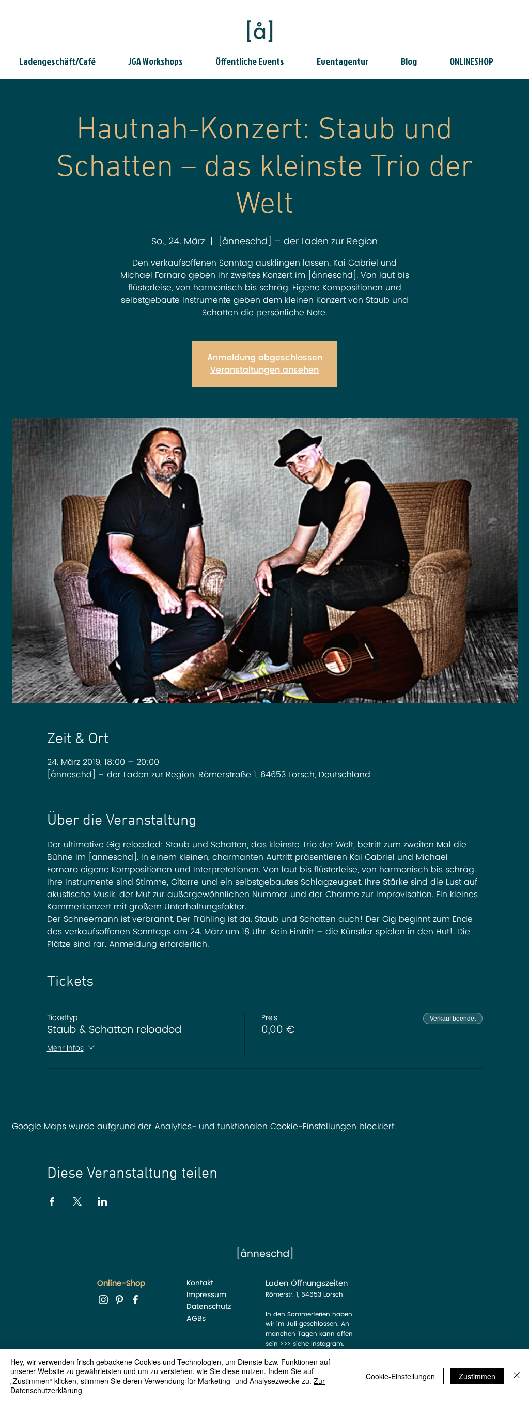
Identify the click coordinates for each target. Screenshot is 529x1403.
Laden (277, 1283)
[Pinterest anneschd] (119, 1299)
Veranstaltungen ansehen (264, 370)
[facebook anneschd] (135, 1299)
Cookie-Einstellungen (400, 1376)
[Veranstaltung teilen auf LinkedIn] (102, 1201)
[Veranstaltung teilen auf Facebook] (52, 1201)
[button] (65, 61)
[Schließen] (516, 1376)
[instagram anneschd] (103, 1299)
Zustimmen (477, 1376)
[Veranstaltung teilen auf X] (77, 1201)
